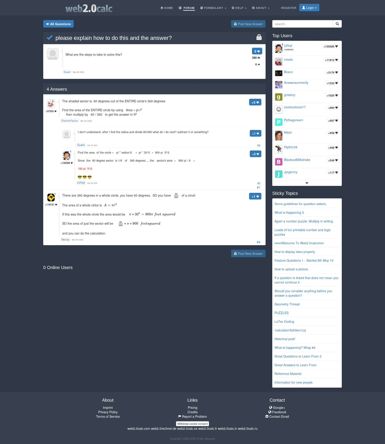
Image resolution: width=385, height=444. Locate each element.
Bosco (288, 72)
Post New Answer (250, 24)
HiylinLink (290, 147)
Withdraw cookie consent (192, 424)
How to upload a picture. (291, 269)
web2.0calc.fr (207, 428)
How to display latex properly (294, 251)
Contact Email (278, 416)
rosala (288, 59)
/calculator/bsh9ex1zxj (290, 330)
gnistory (289, 94)
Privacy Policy (108, 412)
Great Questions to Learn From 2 (298, 356)
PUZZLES (281, 312)
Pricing (192, 407)
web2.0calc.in (227, 428)
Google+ (278, 407)
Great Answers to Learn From (295, 365)
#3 (258, 183)
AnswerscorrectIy (296, 82)
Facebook (278, 412)
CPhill (81, 183)
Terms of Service (108, 416)
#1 (258, 187)
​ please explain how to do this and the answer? (112, 38)
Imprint (108, 407)
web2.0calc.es (187, 428)
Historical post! (284, 339)
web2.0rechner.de (163, 428)
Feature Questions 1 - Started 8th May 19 (303, 260)
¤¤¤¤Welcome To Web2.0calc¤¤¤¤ (299, 243)
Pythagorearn (293, 120)
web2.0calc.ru (248, 428)
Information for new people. (293, 382)
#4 (258, 242)
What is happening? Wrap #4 (294, 347)
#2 (258, 145)
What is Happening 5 (289, 212)
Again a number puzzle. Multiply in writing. (304, 221)
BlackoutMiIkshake (297, 159)
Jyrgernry (290, 172)
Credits (193, 412)
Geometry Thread (287, 304)
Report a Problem (194, 416)
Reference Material (287, 373)
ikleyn (288, 132)
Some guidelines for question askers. (300, 203)
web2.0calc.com (138, 428)
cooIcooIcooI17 (295, 107)
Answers (57, 89)
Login (310, 7)
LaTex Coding (284, 321)
